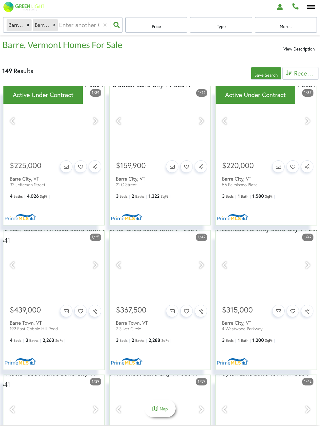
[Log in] (280, 7)
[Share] (95, 166)
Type (221, 26)
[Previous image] (12, 121)
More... (286, 26)
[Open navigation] (311, 7)
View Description (299, 49)
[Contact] (66, 166)
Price (156, 26)
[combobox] (60, 25)
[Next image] (95, 121)
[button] (28, 25)
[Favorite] (80, 166)
